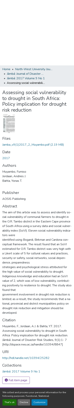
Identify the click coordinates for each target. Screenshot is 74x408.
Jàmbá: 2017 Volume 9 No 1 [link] (26, 78)
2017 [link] (6, 158)
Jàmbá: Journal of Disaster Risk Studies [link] (26, 74)
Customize (39, 402)
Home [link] (6, 69)
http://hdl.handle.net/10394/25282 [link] (26, 358)
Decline (24, 402)
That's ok (9, 402)
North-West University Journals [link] (34, 69)
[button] (21, 371)
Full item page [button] (17, 380)
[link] (37, 144)
